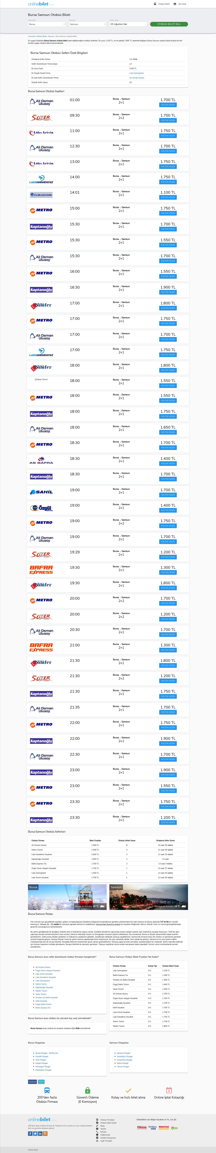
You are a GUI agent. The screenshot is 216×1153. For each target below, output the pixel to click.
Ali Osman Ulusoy (136, 78)
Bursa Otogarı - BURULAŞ (47, 1053)
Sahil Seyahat (41, 1001)
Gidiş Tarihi (114, 20)
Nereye (72, 20)
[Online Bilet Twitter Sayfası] (35, 1135)
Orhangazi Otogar (43, 1066)
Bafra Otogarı (122, 1063)
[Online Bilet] (41, 4)
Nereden (32, 20)
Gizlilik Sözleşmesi (108, 1138)
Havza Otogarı (123, 1066)
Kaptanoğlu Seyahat (44, 987)
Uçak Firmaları (106, 1141)
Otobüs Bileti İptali (108, 1123)
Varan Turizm (41, 994)
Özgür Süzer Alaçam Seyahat (48, 970)
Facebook (32, 1082)
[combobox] (47, 24)
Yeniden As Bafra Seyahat (47, 997)
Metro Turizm (41, 984)
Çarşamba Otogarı (124, 1060)
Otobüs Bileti (162, 4)
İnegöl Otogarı (42, 1063)
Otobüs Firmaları (107, 1120)
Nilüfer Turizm (41, 991)
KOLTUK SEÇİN (168, 105)
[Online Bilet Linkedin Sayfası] (40, 1135)
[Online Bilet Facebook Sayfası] (30, 1135)
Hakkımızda (105, 1135)
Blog (102, 1126)
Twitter (41, 1082)
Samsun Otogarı (123, 1053)
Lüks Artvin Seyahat (44, 974)
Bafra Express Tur (43, 1007)
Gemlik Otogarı (42, 1056)
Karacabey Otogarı (43, 1070)
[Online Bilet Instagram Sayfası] (45, 1135)
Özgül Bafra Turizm (44, 1004)
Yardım (103, 1129)
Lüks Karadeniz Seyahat (46, 977)
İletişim (103, 1132)
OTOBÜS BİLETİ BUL (169, 24)
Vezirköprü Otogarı (125, 1056)
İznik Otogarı (41, 1060)
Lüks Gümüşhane (136, 73)
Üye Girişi (179, 4)
